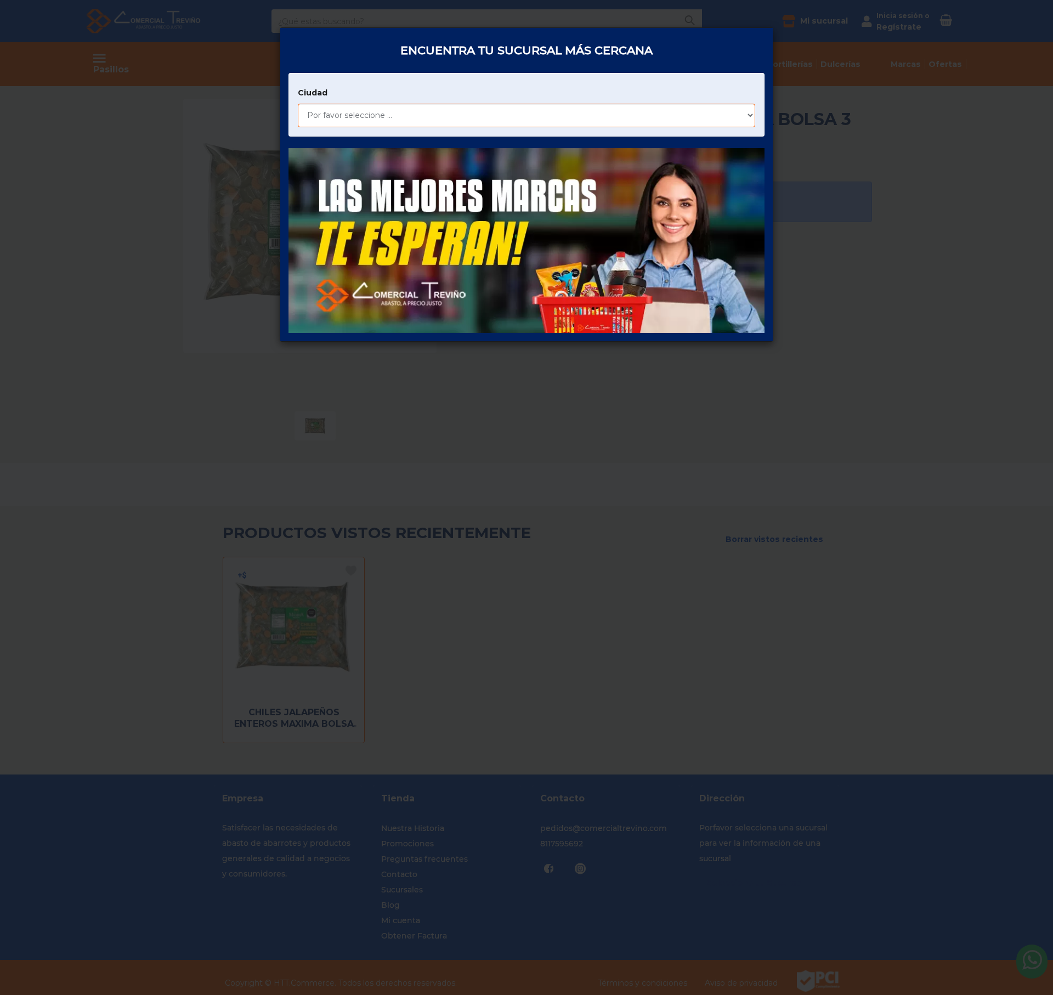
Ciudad (312, 93)
